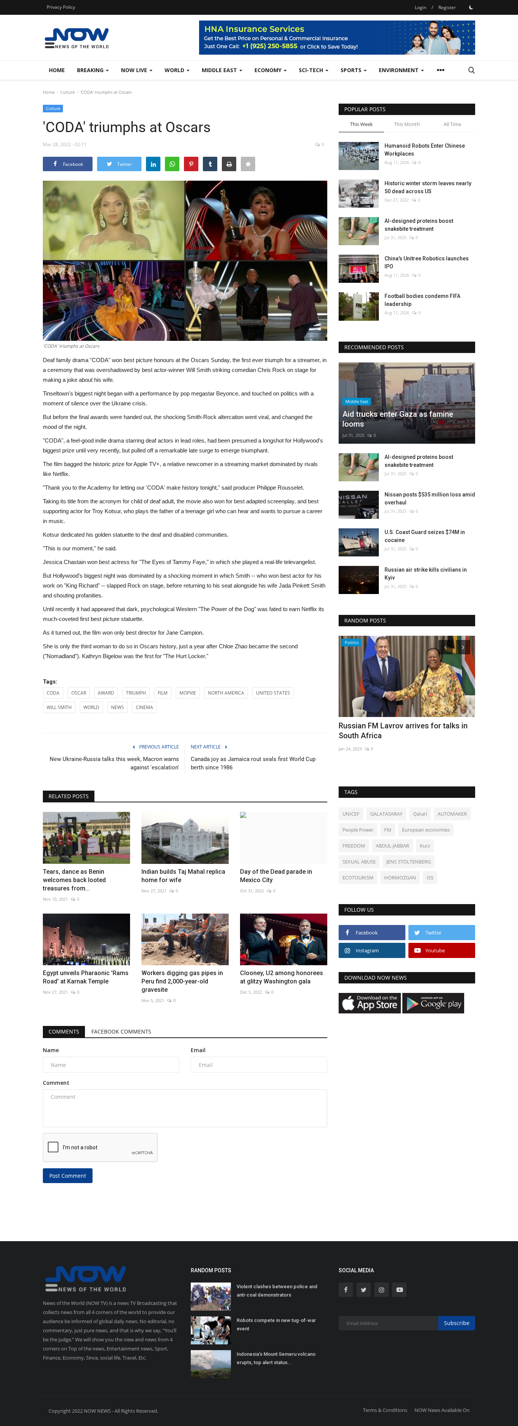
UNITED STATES (273, 693)
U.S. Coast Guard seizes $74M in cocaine (425, 536)
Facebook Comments (121, 1031)
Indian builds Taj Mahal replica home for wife (183, 876)
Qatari (420, 813)
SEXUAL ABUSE (359, 861)
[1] (471, 7)
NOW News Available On (441, 1410)
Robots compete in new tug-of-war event (276, 1324)
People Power (358, 829)
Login (420, 7)
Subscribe (456, 1323)
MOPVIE (187, 693)
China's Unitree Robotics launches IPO (427, 262)
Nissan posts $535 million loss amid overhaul (430, 499)
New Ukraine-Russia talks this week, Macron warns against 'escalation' (114, 763)
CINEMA (144, 707)
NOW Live (135, 70)
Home (57, 70)
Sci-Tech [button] (312, 70)
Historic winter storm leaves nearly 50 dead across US (428, 187)
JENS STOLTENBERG (408, 861)
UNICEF (350, 813)
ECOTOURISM (358, 877)
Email (198, 1050)
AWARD (106, 693)
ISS (430, 877)
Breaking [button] (91, 70)
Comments (64, 1031)
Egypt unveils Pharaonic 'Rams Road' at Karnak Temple (86, 977)
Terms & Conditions (385, 1410)
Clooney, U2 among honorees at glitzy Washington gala (281, 977)
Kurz (425, 845)
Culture (67, 92)
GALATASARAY (386, 813)
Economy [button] (268, 70)
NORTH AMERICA (226, 693)
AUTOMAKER (452, 813)
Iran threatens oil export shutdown (398, 725)
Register (447, 7)
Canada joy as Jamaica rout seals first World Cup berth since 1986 (253, 763)
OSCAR (78, 693)
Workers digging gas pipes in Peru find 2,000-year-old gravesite (182, 981)
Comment (56, 1082)
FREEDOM (353, 845)
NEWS (117, 707)
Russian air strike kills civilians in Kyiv (426, 574)
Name (51, 1050)
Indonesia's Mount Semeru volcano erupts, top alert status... (276, 1358)
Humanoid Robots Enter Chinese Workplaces (425, 150)
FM (387, 829)
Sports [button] (352, 70)
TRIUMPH (136, 693)
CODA (53, 693)
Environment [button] (399, 70)
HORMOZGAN (400, 877)
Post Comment (67, 1175)
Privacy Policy (61, 7)
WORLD (91, 707)
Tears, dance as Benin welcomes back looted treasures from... (74, 880)
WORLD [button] (175, 70)
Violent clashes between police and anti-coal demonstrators (277, 1291)
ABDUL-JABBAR (392, 845)
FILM (163, 693)
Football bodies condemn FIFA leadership (422, 300)
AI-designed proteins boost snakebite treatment (419, 225)
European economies (426, 829)
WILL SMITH (59, 707)
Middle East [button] (220, 70)
